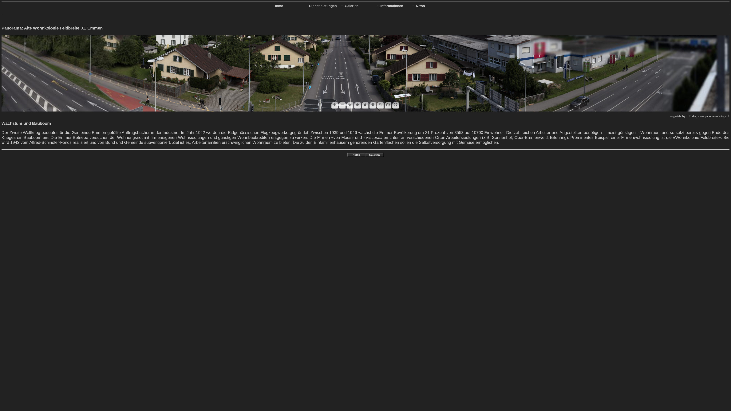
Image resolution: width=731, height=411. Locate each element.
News (420, 6)
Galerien (351, 6)
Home (278, 6)
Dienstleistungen (323, 6)
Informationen (391, 6)
